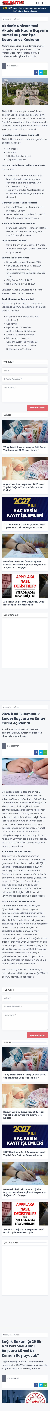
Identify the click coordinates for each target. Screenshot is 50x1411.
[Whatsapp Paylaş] (45, 72)
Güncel (16, 19)
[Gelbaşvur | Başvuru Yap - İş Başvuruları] (13, 3)
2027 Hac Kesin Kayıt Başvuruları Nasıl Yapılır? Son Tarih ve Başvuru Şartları (25, 9)
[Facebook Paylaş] (36, 72)
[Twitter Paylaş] (41, 72)
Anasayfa (7, 19)
